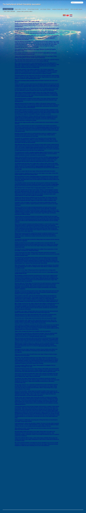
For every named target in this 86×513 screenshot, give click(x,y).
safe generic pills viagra (44, 346)
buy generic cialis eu (49, 328)
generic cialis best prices (31, 33)
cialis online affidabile (9, 11)
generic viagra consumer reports (34, 147)
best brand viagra (34, 176)
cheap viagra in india (32, 9)
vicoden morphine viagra (36, 152)
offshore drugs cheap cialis (51, 89)
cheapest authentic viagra (36, 336)
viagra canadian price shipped (43, 166)
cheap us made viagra (31, 249)
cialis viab (52, 85)
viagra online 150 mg (20, 9)
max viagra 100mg (45, 9)
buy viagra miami (8, 9)
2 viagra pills (20, 259)
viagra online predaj (21, 30)
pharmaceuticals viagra (43, 127)
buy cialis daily (31, 106)
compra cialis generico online (24, 11)
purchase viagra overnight (28, 80)
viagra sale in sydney (40, 187)
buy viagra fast (42, 70)
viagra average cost (54, 157)
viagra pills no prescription (50, 52)
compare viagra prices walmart (60, 9)
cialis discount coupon (76, 9)
